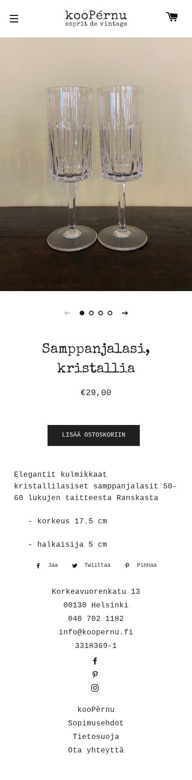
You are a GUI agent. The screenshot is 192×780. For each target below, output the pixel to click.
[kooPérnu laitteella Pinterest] (96, 675)
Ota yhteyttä (96, 750)
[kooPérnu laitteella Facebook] (96, 662)
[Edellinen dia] (67, 313)
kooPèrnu (96, 710)
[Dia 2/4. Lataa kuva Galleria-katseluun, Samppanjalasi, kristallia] (91, 313)
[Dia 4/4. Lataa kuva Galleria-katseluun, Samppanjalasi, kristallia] (110, 313)
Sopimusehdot (96, 723)
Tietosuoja (96, 737)
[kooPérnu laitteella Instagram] (96, 689)
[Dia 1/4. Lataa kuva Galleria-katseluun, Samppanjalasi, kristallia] (82, 313)
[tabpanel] (96, 163)
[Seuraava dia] (125, 313)
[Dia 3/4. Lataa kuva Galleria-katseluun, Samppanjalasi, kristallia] (100, 313)
